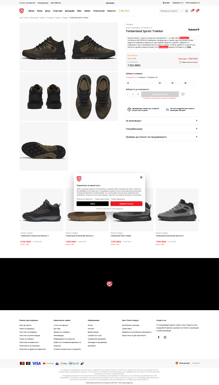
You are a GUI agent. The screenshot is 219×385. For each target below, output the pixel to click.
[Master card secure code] (48, 363)
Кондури (64, 18)
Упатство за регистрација (29, 335)
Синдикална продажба (97, 339)
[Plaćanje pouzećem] (82, 363)
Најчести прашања (26, 329)
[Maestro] (28, 363)
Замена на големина (62, 332)
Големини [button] (141, 77)
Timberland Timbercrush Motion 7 (35, 236)
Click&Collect (127, 329)
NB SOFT (114, 383)
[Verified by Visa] (57, 363)
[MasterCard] (22, 363)
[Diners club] (73, 363)
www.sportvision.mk (97, 383)
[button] (35, 11)
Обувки (42, 18)
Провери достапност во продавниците (146, 137)
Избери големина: (134, 74)
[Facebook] (158, 337)
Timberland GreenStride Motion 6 (79, 236)
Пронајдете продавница (97, 342)
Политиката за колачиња (29, 346)
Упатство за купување (28, 332)
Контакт (91, 329)
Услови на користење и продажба (67, 349)
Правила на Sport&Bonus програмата (136, 332)
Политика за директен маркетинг (32, 349)
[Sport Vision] (21, 10)
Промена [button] (196, 363)
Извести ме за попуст (190, 62)
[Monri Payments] (63, 363)
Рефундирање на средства (64, 339)
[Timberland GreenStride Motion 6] (177, 209)
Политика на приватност (29, 342)
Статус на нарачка (61, 325)
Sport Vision (23, 18)
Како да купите (25, 325)
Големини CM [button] (152, 77)
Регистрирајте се (193, 3)
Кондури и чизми (53, 18)
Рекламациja (59, 335)
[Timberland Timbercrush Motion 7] (42, 209)
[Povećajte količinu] (138, 94)
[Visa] (36, 363)
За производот (133, 120)
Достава (57, 329)
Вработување (93, 332)
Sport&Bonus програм (130, 325)
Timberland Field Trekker (121, 236)
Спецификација (134, 128)
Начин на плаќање (26, 339)
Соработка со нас (95, 335)
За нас (90, 325)
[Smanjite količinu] (128, 94)
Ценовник (109, 3)
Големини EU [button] (131, 77)
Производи (34, 18)
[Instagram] (165, 337)
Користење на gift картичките (134, 335)
